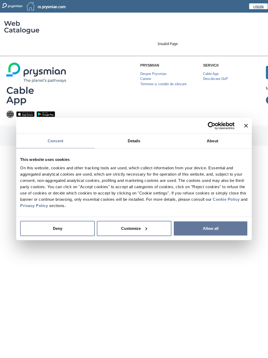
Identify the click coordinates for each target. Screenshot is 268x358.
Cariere (145, 79)
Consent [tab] (55, 141)
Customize (131, 228)
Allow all (211, 228)
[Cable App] (20, 95)
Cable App (211, 74)
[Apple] (25, 114)
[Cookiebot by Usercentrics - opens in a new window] (211, 126)
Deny (57, 228)
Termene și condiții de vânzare (163, 84)
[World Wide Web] (10, 114)
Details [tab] (134, 141)
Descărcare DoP (215, 79)
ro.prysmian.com (52, 6)
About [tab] (212, 141)
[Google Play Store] (46, 114)
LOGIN (258, 6)
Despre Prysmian (153, 74)
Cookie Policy (226, 199)
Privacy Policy (34, 205)
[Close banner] (246, 126)
